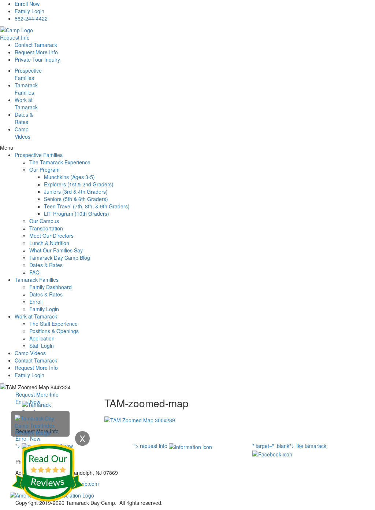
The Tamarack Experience (59, 162)
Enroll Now (27, 3)
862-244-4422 (31, 18)
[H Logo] (16, 29)
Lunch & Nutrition (49, 243)
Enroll (35, 301)
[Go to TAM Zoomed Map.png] (139, 419)
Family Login (29, 11)
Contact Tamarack (36, 44)
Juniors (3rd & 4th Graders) (76, 191)
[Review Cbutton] (47, 472)
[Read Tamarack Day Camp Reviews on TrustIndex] (40, 425)
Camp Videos (22, 132)
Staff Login (41, 345)
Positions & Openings (54, 331)
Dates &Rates (24, 118)
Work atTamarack (26, 103)
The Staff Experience (53, 323)
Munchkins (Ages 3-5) (69, 177)
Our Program (44, 169)
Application (42, 338)
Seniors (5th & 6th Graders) (76, 199)
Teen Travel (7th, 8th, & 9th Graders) (87, 206)
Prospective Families (39, 155)
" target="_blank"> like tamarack (289, 445)
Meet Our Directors (51, 235)
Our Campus (44, 221)
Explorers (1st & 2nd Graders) (79, 184)
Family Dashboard (50, 287)
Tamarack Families (37, 279)
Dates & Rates (46, 265)
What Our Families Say (56, 250)
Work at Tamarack (36, 316)
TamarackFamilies (26, 88)
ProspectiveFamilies (28, 74)
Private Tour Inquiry (37, 59)
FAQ (34, 272)
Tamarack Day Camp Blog (59, 257)
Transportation (46, 228)
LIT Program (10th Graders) (76, 213)
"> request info (151, 445)
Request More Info (36, 52)
